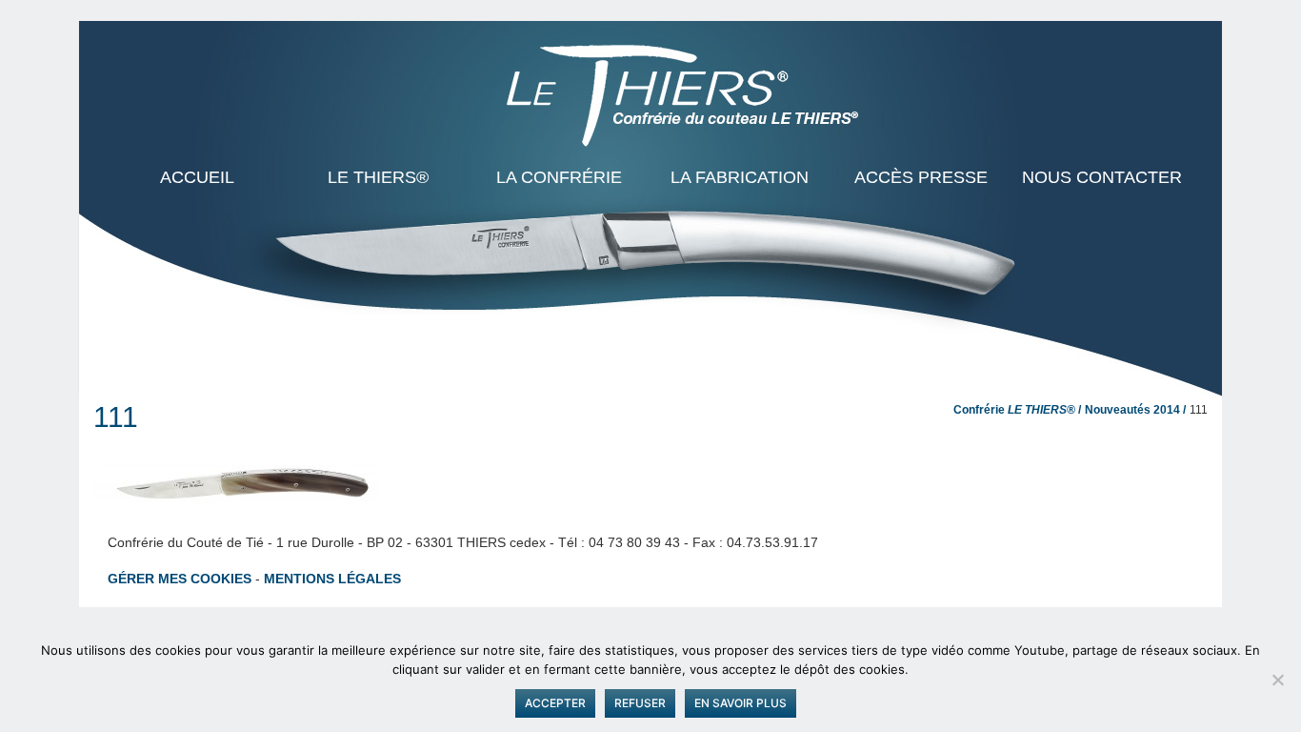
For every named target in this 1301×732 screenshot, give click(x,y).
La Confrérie (559, 177)
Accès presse (921, 177)
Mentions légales (332, 578)
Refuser (640, 703)
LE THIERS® (378, 177)
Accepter (555, 703)
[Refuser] (1277, 679)
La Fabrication (740, 177)
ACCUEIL (197, 177)
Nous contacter (1102, 177)
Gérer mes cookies (179, 578)
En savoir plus (740, 703)
